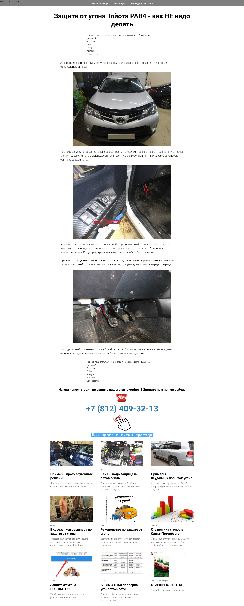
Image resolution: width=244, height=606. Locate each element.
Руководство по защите (142, 3)
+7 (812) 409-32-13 (122, 408)
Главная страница (99, 3)
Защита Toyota (119, 3)
